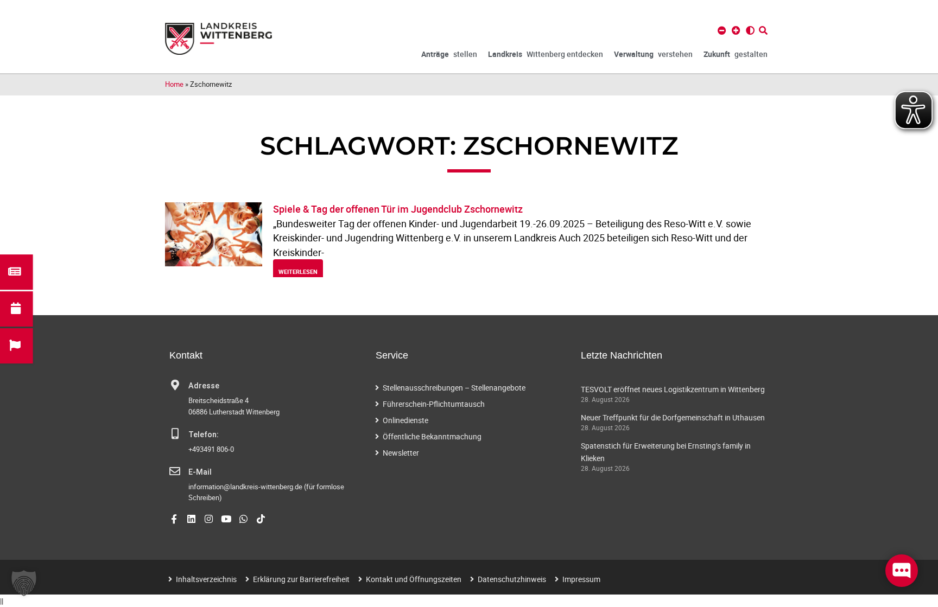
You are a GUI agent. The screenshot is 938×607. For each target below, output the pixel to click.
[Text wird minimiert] (722, 30)
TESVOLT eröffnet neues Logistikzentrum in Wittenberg (673, 389)
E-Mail (200, 472)
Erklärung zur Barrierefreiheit (301, 579)
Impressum (581, 579)
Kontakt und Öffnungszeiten (413, 579)
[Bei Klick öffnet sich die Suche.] (763, 30)
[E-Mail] (174, 471)
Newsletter (401, 453)
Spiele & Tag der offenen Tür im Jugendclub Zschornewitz (398, 208)
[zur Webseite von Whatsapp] (243, 518)
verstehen (653, 54)
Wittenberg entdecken (545, 54)
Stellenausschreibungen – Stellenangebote (454, 387)
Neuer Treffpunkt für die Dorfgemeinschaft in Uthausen (673, 417)
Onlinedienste (405, 420)
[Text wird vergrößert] (736, 30)
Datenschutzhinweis (512, 579)
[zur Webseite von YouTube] (226, 518)
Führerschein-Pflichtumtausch (434, 404)
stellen (449, 54)
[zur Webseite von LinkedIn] (191, 518)
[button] (24, 583)
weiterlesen (298, 271)
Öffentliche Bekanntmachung (432, 436)
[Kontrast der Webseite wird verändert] (750, 30)
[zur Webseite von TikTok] (260, 518)
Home (174, 84)
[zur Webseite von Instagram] (208, 518)
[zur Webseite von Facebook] (174, 518)
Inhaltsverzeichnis (206, 579)
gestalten (736, 54)
